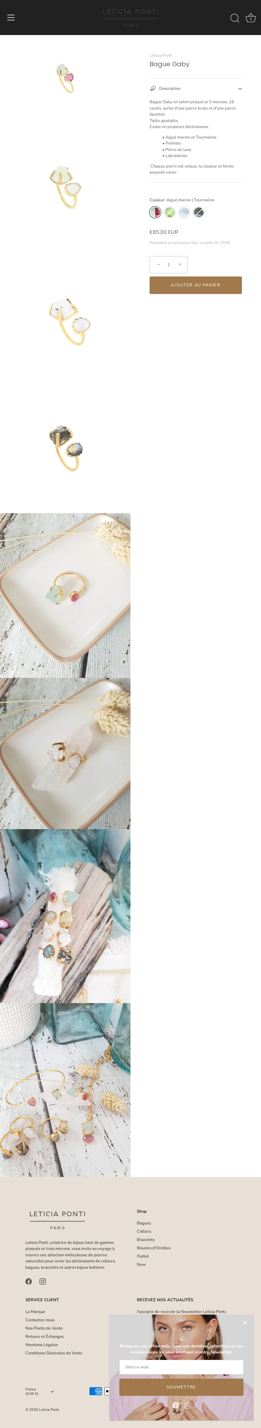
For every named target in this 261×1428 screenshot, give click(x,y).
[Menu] (11, 18)
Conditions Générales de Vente (53, 1353)
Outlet (143, 1256)
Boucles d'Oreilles (154, 1248)
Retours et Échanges (44, 1336)
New (141, 1264)
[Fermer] (245, 1323)
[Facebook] (176, 1405)
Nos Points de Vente (44, 1328)
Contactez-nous (39, 1320)
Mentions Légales (41, 1345)
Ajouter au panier (196, 285)
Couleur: (182, 200)
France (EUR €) (32, 1391)
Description (169, 89)
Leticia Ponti (161, 55)
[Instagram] (187, 1405)
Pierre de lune (184, 212)
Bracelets (146, 1240)
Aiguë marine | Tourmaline (155, 212)
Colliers (144, 1231)
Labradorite (198, 212)
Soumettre (181, 1387)
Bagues (144, 1223)
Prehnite (169, 212)
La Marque (35, 1312)
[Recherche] (235, 18)
